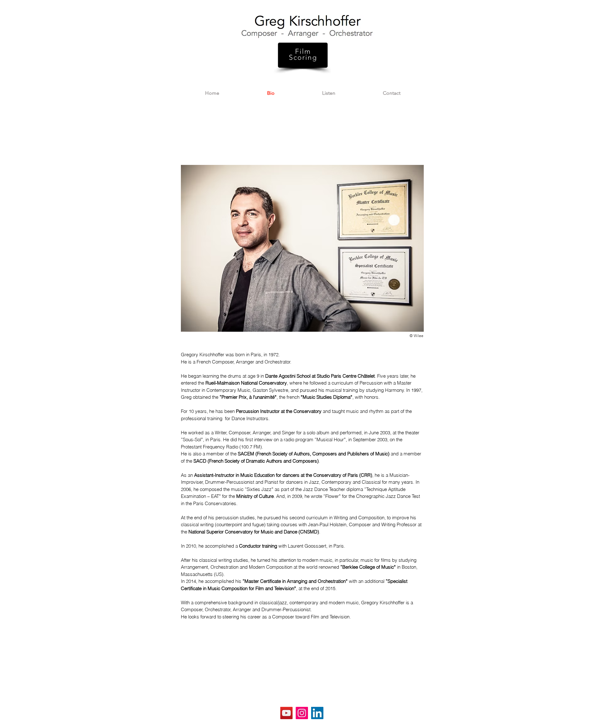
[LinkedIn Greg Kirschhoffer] (317, 713)
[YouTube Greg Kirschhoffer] (286, 713)
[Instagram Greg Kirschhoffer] (302, 713)
